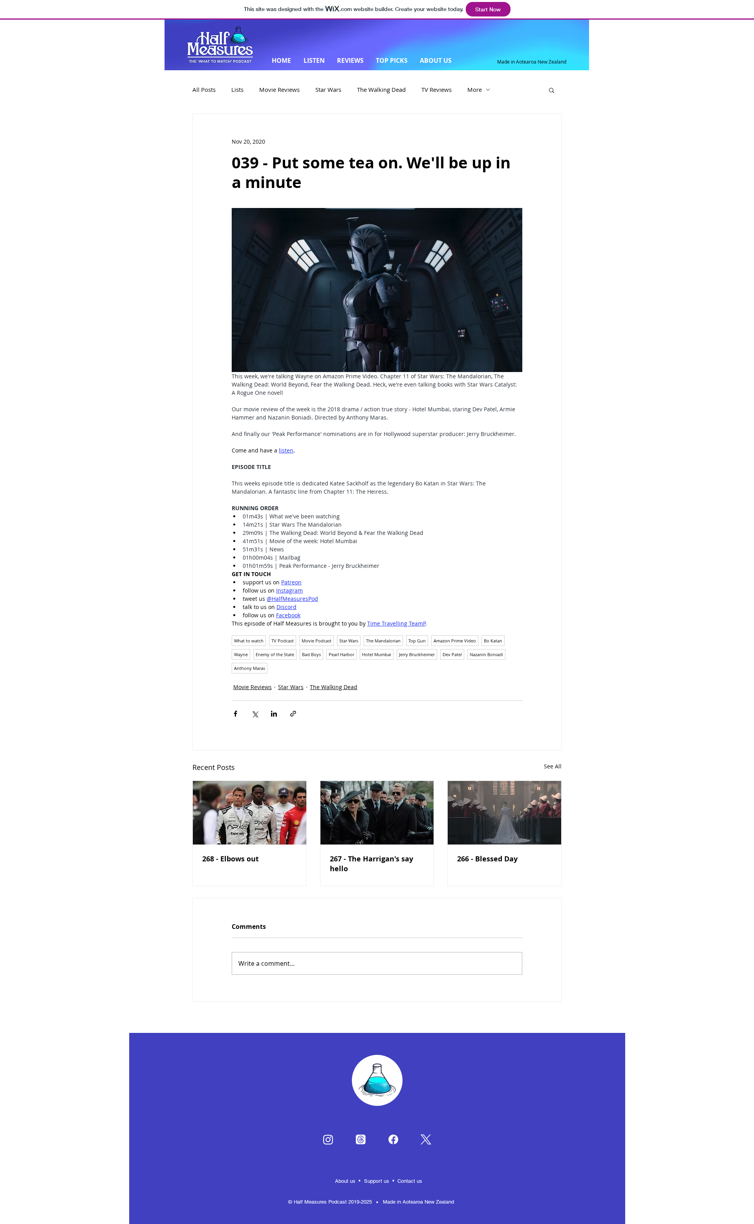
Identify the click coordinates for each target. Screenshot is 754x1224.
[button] (551, 90)
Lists (237, 89)
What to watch (249, 641)
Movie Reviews (279, 89)
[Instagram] (328, 1139)
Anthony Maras (249, 668)
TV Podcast (282, 641)
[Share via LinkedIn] (274, 713)
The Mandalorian (383, 641)
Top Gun (417, 641)
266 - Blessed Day (487, 859)
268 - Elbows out (230, 859)
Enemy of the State (275, 654)
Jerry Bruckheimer (417, 654)
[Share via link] (293, 713)
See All (553, 766)
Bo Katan (493, 641)
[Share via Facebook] (235, 713)
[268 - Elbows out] (249, 813)
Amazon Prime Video (455, 641)
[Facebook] (393, 1139)
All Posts (204, 89)
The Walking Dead (381, 89)
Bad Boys (311, 654)
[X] (425, 1139)
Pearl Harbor (341, 654)
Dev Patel (452, 654)
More (474, 89)
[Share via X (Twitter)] (254, 713)
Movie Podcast (316, 641)
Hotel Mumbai (376, 654)
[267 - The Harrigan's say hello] (377, 813)
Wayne (241, 654)
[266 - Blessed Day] (504, 813)
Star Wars (328, 89)
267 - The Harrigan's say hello (371, 864)
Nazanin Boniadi (486, 654)
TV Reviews (436, 89)
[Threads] (360, 1139)
